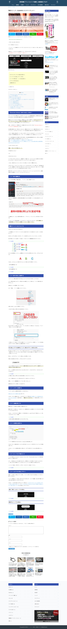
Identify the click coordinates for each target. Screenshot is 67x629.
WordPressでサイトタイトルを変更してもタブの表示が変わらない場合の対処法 (53, 117)
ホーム (13, 4)
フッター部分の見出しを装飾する (15, 98)
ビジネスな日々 (48, 143)
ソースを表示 (11, 241)
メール (9, 539)
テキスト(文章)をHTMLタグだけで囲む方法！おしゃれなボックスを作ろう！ (53, 103)
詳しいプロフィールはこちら (50, 38)
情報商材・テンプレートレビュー (15, 618)
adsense (47, 124)
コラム (10, 598)
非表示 (22, 92)
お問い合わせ (47, 4)
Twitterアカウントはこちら (49, 62)
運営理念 (17, 4)
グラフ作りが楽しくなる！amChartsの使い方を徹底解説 (53, 112)
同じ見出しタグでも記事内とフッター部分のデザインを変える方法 (22, 99)
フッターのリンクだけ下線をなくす (15, 104)
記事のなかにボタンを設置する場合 (14, 393)
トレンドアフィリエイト (49, 141)
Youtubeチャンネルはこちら (50, 53)
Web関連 (47, 126)
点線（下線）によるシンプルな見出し (17, 106)
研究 (46, 153)
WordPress (47, 129)
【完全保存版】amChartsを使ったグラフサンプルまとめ (53, 108)
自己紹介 (22, 4)
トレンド (27, 4)
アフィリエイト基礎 (48, 131)
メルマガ (47, 148)
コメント (9, 525)
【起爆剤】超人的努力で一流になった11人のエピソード (53, 99)
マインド (11, 612)
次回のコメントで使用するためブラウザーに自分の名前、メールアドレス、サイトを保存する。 (24, 546)
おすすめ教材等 (40, 4)
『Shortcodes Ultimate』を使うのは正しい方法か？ (18, 94)
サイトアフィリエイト (49, 136)
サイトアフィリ (33, 4)
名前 (9, 535)
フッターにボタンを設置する (14, 100)
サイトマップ (53, 4)
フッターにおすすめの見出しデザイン (15, 105)
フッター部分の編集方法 (13, 95)
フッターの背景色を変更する (14, 103)
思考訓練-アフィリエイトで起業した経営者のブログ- (34, 2)
